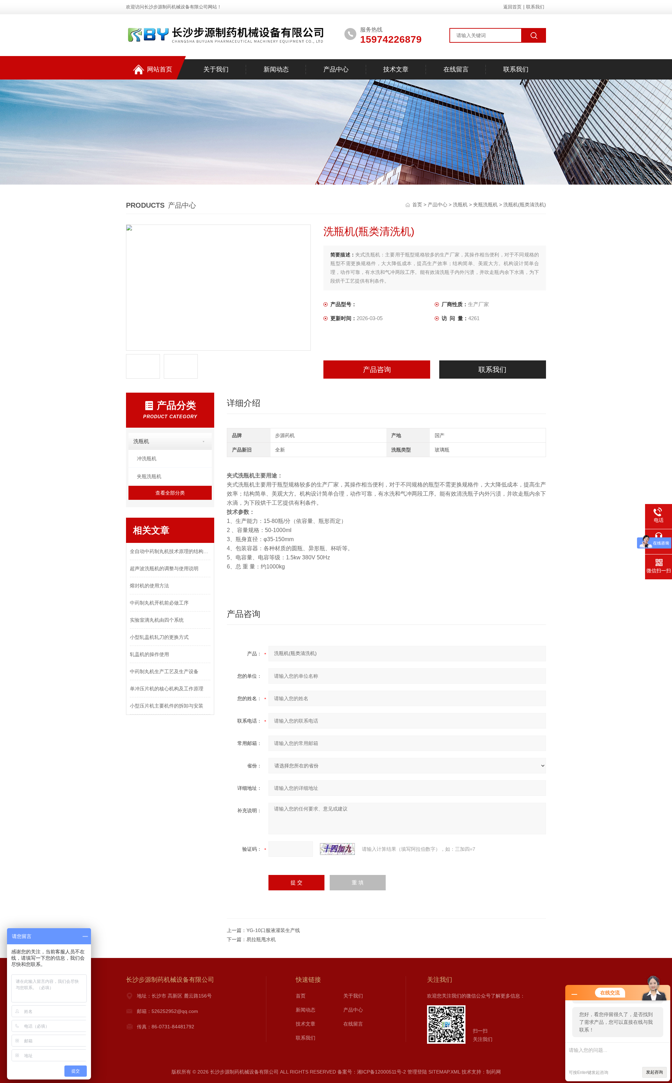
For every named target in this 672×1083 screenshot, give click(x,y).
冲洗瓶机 (146, 458)
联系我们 (535, 6)
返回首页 (512, 6)
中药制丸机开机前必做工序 (159, 603)
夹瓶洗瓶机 (485, 204)
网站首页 (159, 69)
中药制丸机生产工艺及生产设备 (164, 671)
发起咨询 (654, 1072)
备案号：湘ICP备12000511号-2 (371, 1072)
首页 (418, 204)
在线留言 (456, 69)
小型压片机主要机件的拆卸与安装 (166, 706)
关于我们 (216, 69)
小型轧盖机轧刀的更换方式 (159, 637)
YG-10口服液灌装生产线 (273, 930)
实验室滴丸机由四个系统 (157, 620)
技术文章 (395, 69)
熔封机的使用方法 (149, 585)
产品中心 (336, 69)
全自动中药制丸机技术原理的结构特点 (170, 551)
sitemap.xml (444, 1072)
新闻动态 (276, 69)
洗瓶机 (460, 204)
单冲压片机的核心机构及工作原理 (166, 688)
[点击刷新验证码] (337, 849)
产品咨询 (377, 369)
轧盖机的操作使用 (149, 654)
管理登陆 (417, 1072)
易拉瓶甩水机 (261, 939)
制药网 (493, 1072)
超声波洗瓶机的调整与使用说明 (164, 568)
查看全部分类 (170, 493)
